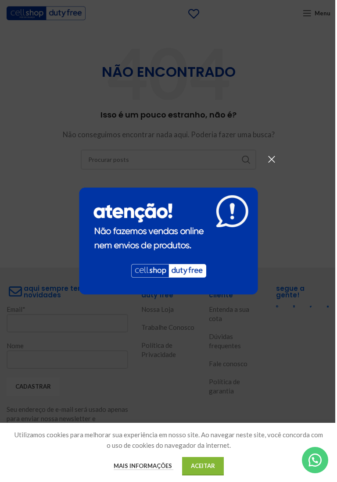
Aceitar (203, 465)
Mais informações (143, 465)
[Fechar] (272, 159)
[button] (315, 460)
